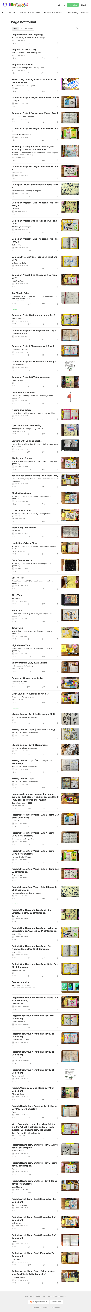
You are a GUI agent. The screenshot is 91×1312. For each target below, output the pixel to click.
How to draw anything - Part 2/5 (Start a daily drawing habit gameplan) (35, 462)
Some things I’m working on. (23, 697)
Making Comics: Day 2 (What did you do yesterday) (32, 762)
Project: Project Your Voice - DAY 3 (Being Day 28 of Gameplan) (33, 852)
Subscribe (73, 5)
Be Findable (16, 245)
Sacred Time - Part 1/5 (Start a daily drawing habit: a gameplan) (32, 632)
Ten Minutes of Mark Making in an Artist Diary (35, 475)
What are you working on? (22, 227)
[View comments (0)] (28, 43)
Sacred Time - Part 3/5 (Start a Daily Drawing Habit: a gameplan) (32, 615)
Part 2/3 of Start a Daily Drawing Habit (26, 53)
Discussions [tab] (29, 28)
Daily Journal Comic (22, 510)
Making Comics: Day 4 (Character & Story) (33, 729)
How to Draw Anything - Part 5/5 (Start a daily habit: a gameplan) (32, 397)
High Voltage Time (21, 645)
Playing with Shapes (22, 458)
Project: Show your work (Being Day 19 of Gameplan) (33, 1035)
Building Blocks (18, 1151)
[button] (4, 12)
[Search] (59, 5)
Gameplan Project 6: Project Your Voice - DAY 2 (35, 168)
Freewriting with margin (24, 527)
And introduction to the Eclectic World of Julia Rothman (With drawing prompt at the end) (35, 153)
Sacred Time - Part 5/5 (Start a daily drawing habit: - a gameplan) (32, 582)
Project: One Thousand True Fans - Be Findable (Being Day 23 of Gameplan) (31, 947)
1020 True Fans (18, 281)
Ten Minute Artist (20, 293)
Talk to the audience (19, 334)
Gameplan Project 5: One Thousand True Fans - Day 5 (35, 204)
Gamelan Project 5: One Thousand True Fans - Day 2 (35, 258)
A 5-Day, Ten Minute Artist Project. (25, 717)
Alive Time (17, 595)
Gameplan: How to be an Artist (27, 678)
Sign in (84, 5)
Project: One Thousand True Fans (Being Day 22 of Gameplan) (35, 965)
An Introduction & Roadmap (22, 666)
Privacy (43, 1296)
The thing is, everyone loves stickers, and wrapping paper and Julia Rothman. (33, 148)
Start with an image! (19, 1205)
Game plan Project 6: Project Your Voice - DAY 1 (35, 186)
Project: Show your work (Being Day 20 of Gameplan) (33, 1017)
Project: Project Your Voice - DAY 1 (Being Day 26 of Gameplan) (35, 888)
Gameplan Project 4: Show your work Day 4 (34, 330)
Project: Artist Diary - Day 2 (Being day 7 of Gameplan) (33, 1254)
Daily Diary (16, 1259)
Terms (50, 1296)
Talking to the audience (20, 1058)
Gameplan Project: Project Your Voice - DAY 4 (35, 113)
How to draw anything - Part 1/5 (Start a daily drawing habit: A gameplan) (35, 480)
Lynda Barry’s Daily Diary (24, 543)
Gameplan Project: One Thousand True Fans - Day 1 (35, 276)
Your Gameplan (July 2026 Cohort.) (30, 662)
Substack (34, 1307)
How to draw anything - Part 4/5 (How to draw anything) (33, 413)
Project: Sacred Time (22, 64)
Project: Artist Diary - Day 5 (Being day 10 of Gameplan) (34, 1200)
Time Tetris (17, 628)
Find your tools (17, 172)
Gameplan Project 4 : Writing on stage (31, 377)
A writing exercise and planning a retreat (27, 428)
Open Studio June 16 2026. (22, 803)
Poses (14, 1112)
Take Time (17, 610)
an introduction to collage (21, 985)
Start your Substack (39, 1302)
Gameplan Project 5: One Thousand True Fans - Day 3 (35, 240)
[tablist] (23, 28)
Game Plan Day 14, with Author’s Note (26, 1133)
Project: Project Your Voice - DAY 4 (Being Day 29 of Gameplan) (33, 834)
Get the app (56, 1302)
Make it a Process (18, 318)
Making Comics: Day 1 (23, 778)
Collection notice (59, 1296)
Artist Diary (16, 531)
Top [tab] (21, 28)
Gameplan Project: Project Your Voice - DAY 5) (35, 97)
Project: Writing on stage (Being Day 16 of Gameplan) (33, 1089)
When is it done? (18, 380)
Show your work (18, 364)
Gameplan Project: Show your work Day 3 (33, 346)
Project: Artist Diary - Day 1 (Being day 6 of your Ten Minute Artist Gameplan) (33, 1272)
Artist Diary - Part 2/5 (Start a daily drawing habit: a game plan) (34, 547)
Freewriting (16, 1241)
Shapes (14, 1169)
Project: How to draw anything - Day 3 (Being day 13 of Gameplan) (35, 1146)
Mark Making (17, 1187)
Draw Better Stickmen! (23, 392)
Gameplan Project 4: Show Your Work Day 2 (34, 361)
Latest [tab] (15, 28)
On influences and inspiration (23, 116)
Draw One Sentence (22, 560)
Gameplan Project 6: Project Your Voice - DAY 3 (35, 130)
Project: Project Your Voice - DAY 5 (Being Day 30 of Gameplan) (35, 816)
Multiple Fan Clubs (19, 263)
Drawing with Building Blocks (27, 441)
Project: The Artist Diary (24, 49)
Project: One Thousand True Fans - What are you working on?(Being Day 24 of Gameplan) (34, 929)
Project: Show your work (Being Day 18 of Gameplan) (33, 1053)
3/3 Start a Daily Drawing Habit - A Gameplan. (29, 38)
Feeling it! (15, 101)
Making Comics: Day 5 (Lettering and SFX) (33, 714)
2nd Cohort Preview (19, 681)
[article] (45, 38)
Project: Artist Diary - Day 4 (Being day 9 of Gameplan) (34, 1218)
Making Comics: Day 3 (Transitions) (30, 745)
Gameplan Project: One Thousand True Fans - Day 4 (35, 222)
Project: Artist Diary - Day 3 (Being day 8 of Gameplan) (34, 1236)
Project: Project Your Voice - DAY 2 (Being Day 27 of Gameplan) (35, 870)
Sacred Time (18, 577)
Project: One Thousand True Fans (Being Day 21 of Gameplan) (35, 999)
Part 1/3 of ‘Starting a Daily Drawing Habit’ (28, 67)
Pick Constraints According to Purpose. (26, 191)
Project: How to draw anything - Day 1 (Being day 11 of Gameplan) (34, 1182)
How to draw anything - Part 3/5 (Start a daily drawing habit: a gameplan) (35, 445)
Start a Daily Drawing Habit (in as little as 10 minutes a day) (34, 81)
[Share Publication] (63, 5)
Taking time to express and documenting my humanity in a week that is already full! (34, 297)
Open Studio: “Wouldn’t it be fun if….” (30, 694)
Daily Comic (16, 1223)
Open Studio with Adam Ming (26, 425)
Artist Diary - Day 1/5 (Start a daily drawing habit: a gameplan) (31, 564)
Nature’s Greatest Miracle (21, 134)
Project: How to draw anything (27, 34)
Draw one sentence (19, 1277)
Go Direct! (15, 209)
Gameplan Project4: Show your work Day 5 (33, 315)
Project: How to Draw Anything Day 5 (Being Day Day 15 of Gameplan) (34, 1107)
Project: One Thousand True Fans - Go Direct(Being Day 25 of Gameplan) (31, 911)
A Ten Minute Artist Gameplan (23, 85)
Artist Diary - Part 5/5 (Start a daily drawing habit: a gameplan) (31, 497)
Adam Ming (21, 40)
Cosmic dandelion (21, 982)
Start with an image (21, 493)
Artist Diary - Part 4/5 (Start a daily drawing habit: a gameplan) (31, 514)
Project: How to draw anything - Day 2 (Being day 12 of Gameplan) (34, 1164)
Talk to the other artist (20, 349)
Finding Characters (21, 410)
